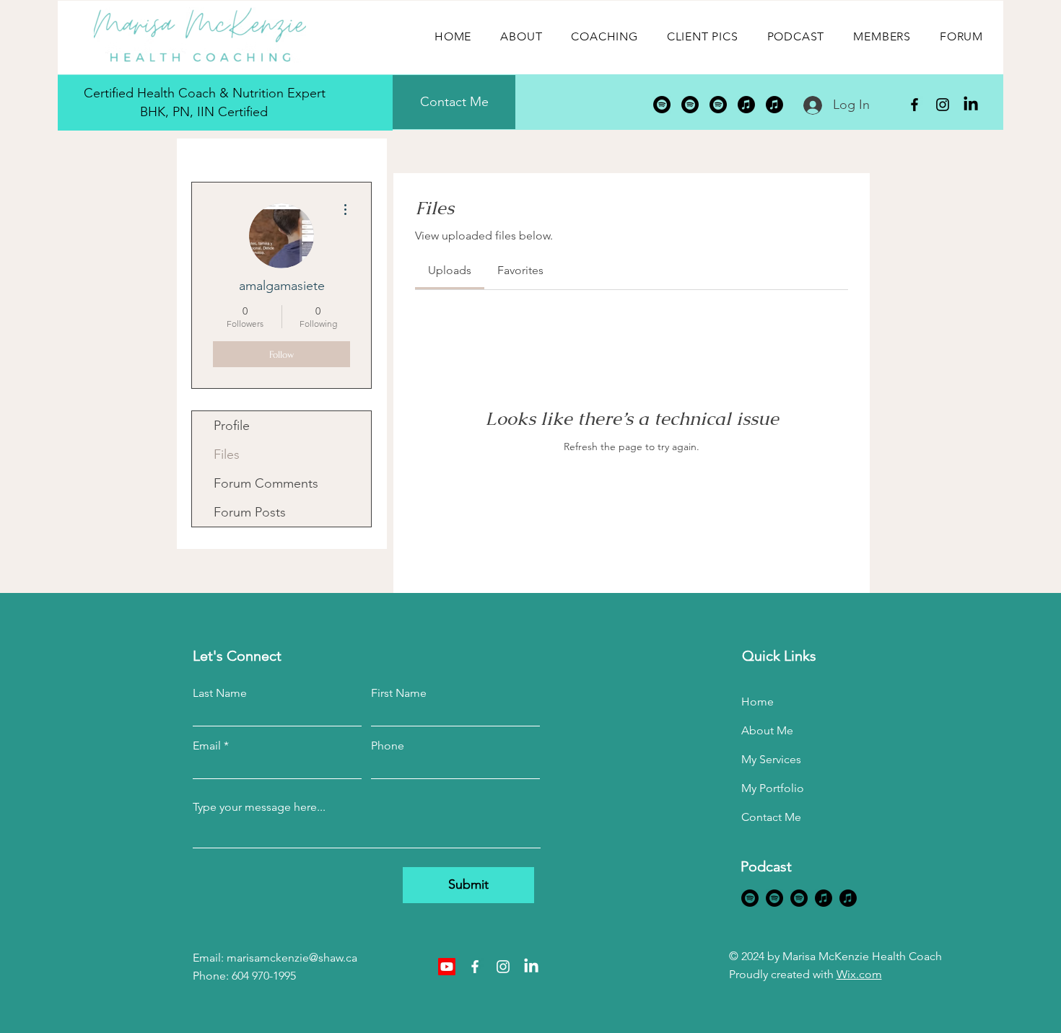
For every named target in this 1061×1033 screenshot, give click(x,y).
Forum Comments (266, 483)
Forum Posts (250, 512)
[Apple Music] (746, 104)
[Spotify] (662, 104)
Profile (232, 426)
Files (227, 454)
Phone (387, 746)
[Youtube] (446, 966)
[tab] (449, 270)
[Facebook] (914, 104)
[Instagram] (942, 104)
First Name (399, 693)
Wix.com (859, 974)
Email (207, 746)
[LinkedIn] (970, 104)
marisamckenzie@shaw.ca (292, 957)
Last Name (220, 693)
